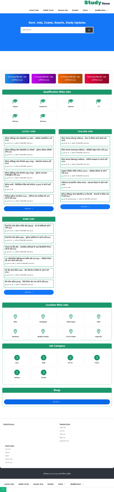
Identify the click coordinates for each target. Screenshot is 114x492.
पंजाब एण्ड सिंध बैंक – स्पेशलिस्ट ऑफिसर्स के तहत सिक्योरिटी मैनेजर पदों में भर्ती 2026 (28, 248)
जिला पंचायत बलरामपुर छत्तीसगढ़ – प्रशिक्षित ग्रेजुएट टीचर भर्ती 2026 (84, 150)
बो (47, 77)
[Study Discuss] (97, 3)
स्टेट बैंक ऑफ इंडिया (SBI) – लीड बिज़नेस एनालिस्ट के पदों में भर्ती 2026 (27, 271)
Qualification (100, 10)
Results (75, 10)
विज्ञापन (7, 456)
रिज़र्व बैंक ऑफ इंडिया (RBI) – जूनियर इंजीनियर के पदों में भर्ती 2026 (28, 237)
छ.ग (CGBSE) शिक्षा (40, 77)
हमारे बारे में (8, 449)
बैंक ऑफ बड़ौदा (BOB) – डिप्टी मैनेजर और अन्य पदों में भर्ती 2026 (26, 281)
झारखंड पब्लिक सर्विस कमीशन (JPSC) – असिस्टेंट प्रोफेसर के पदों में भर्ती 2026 (84, 172)
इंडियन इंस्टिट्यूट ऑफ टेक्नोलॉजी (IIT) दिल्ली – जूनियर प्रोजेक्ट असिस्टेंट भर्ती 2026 (28, 151)
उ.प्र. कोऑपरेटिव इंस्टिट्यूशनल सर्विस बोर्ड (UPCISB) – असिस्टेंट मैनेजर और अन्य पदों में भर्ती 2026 (28, 259)
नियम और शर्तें (8, 463)
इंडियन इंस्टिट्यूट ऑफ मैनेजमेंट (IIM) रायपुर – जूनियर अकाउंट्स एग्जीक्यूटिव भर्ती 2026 (26, 174)
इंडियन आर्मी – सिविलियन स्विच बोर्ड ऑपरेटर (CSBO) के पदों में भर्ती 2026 (27, 185)
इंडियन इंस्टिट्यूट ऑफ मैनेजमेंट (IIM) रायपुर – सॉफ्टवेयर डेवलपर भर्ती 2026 (28, 162)
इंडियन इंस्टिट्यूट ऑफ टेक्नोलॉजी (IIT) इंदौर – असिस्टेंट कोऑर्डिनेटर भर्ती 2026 (28, 139)
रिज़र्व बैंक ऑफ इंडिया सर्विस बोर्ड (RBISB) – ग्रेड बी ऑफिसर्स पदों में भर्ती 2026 (27, 227)
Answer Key (63, 10)
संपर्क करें (7, 453)
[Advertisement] (57, 54)
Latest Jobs (34, 10)
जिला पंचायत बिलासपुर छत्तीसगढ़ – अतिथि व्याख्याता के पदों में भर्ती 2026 (84, 160)
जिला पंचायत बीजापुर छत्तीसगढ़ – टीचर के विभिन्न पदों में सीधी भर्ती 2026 (83, 139)
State (85, 10)
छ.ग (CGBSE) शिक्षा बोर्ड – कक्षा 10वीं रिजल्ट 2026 (17, 78)
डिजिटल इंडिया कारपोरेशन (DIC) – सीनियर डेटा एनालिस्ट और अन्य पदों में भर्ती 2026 (27, 197)
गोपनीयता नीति (8, 459)
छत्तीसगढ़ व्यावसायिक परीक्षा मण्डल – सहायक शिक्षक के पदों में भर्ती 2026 (84, 183)
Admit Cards (48, 10)
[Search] (89, 30)
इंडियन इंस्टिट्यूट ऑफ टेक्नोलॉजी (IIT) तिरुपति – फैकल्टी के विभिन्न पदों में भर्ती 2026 (85, 195)
